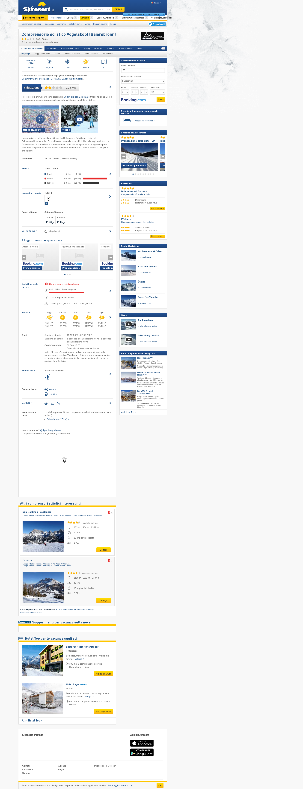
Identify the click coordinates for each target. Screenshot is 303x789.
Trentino (56, 515)
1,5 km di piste (70, 97)
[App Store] (142, 747)
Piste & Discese (91, 54)
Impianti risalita (100, 24)
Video (57, 54)
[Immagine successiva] (162, 156)
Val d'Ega (65, 564)
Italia (32, 515)
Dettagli (103, 550)
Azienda (62, 765)
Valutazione (51, 48)
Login (61, 769)
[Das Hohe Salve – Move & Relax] (128, 377)
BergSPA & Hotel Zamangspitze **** (145, 392)
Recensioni (49, 24)
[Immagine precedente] (123, 156)
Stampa (26, 773)
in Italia (147, 194)
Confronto (61, 24)
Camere (143, 87)
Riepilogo (25, 54)
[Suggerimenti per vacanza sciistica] (156, 24)
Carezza (27, 560)
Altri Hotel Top (31, 720)
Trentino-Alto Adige (43, 515)
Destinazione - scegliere (131, 76)
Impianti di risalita (72, 54)
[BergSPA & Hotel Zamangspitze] (128, 396)
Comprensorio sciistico (31, 48)
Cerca (160, 99)
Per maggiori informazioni (120, 785)
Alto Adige (56, 564)
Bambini (134, 87)
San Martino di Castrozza (37, 512)
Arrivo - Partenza (128, 65)
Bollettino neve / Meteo (70, 48)
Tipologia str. (155, 87)
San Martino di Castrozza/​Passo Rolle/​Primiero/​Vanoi (81, 515)
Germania (56, 78)
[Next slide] (110, 257)
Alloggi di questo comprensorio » (42, 240)
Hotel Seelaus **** (145, 358)
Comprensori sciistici (31, 24)
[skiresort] (39, 7)
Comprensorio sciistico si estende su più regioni (143, 14)
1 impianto (84, 97)
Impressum (27, 769)
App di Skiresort (139, 735)
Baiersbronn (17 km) (57, 419)
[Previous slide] (24, 257)
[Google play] (142, 755)
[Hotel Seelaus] (128, 363)
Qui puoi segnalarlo (50, 430)
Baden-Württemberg (72, 78)
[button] (133, 100)
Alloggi (113, 24)
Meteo (87, 24)
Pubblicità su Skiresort (105, 765)
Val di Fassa (66, 566)
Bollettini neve (75, 24)
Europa (25, 515)
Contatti (139, 48)
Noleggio (98, 48)
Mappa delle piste (42, 54)
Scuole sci (110, 48)
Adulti (123, 87)
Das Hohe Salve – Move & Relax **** (148, 373)
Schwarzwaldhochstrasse (31, 613)
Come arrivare (125, 48)
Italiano (156, 3)
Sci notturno (108, 54)
